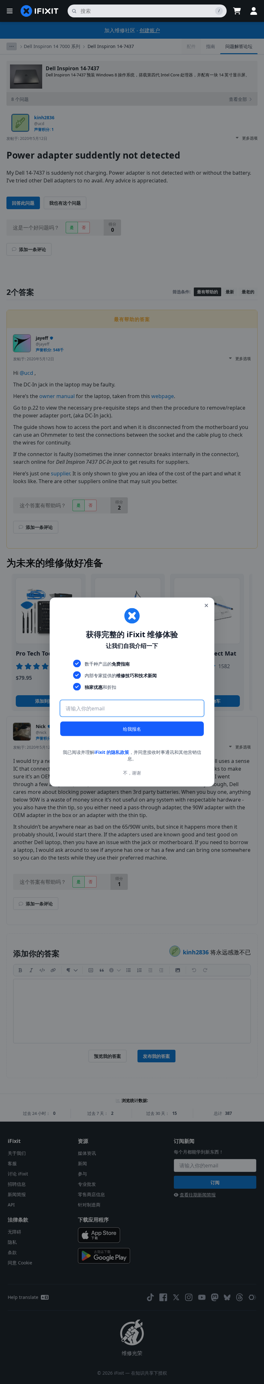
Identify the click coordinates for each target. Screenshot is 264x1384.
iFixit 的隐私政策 (111, 752)
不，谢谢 (132, 772)
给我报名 (132, 729)
